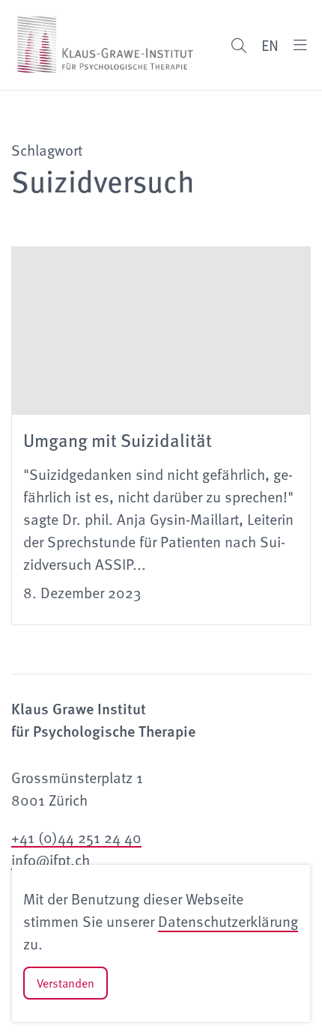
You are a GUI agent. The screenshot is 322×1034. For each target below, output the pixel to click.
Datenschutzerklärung (228, 921)
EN (270, 45)
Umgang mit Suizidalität (117, 439)
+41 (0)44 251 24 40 (76, 837)
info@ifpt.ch (50, 859)
